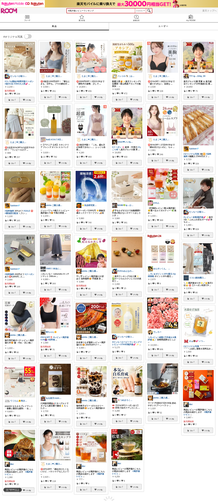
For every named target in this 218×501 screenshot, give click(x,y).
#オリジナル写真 (191, 154)
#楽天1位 (9, 84)
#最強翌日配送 (11, 213)
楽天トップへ (209, 10)
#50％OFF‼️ (47, 337)
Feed (27, 18)
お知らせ (136, 18)
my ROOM (191, 18)
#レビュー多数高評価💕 (195, 217)
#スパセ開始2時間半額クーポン (19, 81)
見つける (81, 18)
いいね (28, 100)
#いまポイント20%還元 (161, 274)
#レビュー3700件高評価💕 (127, 343)
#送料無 (51, 339)
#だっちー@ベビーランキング (126, 342)
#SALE (27, 211)
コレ (12, 100)
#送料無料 (9, 211)
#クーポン (29, 274)
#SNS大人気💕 (21, 84)
